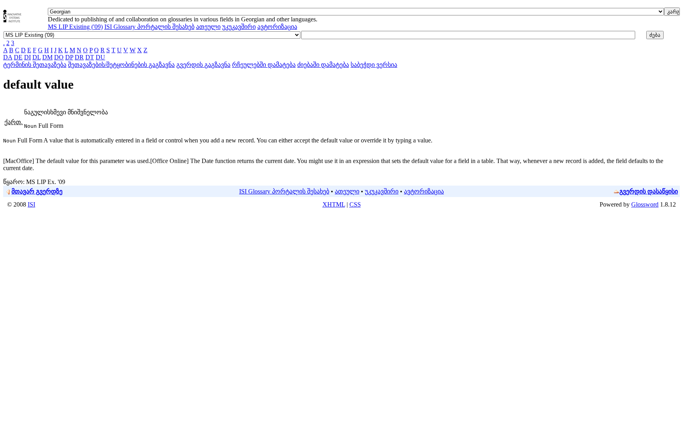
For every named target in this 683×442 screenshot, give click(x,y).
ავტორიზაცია (277, 26)
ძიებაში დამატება (323, 64)
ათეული (208, 26)
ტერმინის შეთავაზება (34, 64)
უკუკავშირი (239, 26)
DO (59, 57)
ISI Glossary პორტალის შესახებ (149, 26)
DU (100, 57)
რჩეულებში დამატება (264, 64)
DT (89, 57)
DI (27, 57)
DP (69, 57)
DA (7, 57)
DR (79, 57)
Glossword (644, 204)
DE (18, 57)
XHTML (334, 204)
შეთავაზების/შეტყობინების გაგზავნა (121, 64)
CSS (355, 204)
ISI (31, 204)
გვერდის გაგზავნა (203, 64)
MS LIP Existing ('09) (75, 26)
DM (47, 57)
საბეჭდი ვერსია (374, 64)
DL (36, 57)
